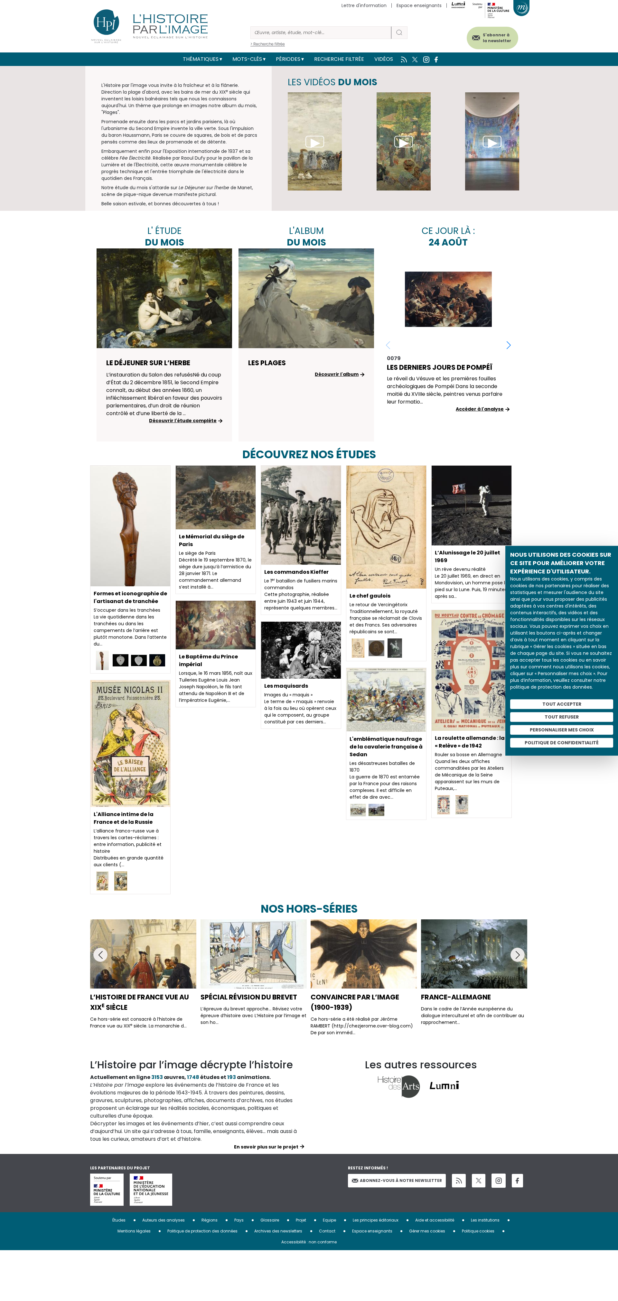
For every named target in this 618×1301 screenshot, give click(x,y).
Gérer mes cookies (427, 1231)
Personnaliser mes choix (562, 729)
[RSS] (459, 1181)
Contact (327, 1231)
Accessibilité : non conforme (309, 1242)
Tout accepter (561, 704)
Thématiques (201, 59)
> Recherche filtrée (267, 44)
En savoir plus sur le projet (266, 1147)
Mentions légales (134, 1231)
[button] (508, 345)
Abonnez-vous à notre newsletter (401, 1180)
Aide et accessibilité (434, 1220)
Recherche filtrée (339, 59)
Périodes (288, 59)
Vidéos (383, 59)
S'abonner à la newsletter (497, 37)
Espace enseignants (419, 5)
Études (119, 1220)
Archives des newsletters (278, 1231)
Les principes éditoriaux (375, 1220)
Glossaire (269, 1220)
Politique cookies (478, 1231)
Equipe (329, 1220)
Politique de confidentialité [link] (562, 742)
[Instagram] (499, 1181)
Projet (301, 1220)
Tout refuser (562, 716)
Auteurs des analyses (163, 1220)
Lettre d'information (364, 5)
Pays (239, 1220)
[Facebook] (517, 1181)
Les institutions (485, 1220)
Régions (209, 1220)
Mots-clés (247, 59)
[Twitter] (478, 1180)
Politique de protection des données (202, 1231)
